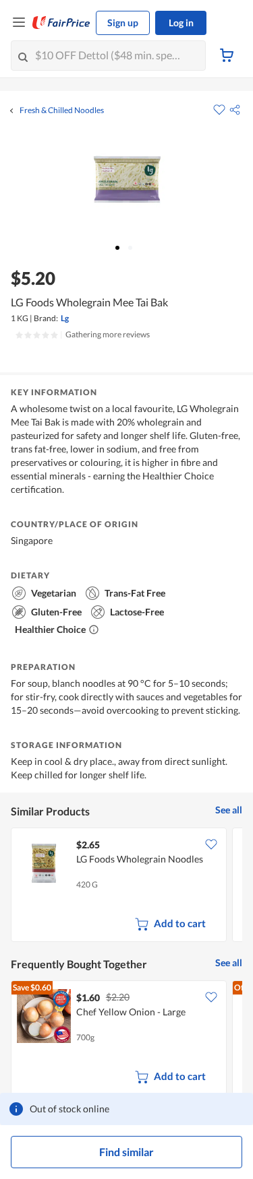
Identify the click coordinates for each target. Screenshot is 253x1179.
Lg (65, 318)
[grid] (126, 886)
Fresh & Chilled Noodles (62, 110)
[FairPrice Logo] (61, 23)
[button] (234, 109)
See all (228, 809)
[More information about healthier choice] (93, 629)
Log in (181, 22)
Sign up (122, 22)
